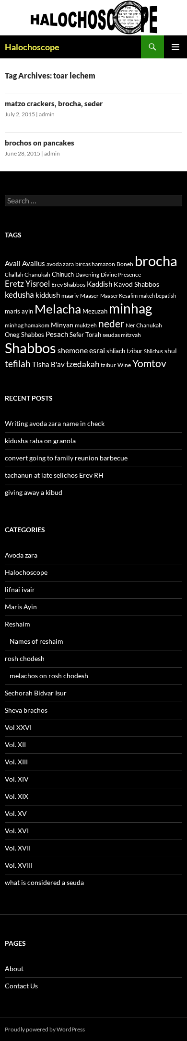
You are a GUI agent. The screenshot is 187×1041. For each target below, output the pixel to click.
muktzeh (86, 325)
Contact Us (21, 986)
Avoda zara (21, 555)
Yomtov (149, 363)
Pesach (57, 334)
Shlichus (153, 351)
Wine (124, 365)
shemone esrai (81, 350)
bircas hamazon (95, 264)
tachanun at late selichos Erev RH (54, 475)
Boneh (125, 264)
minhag (130, 308)
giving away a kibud (33, 492)
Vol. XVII (18, 848)
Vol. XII (15, 744)
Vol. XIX (16, 796)
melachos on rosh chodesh (49, 676)
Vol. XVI (17, 831)
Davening (87, 274)
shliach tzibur (124, 351)
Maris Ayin (21, 607)
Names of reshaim (36, 641)
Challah (14, 274)
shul (170, 351)
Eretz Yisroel (27, 284)
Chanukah (37, 274)
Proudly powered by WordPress (45, 1029)
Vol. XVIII (19, 865)
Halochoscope (32, 47)
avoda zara (60, 264)
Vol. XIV (17, 779)
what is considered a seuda (44, 882)
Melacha (58, 308)
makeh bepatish (157, 295)
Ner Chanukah (144, 325)
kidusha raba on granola (40, 441)
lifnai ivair (20, 589)
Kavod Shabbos (136, 284)
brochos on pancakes (39, 142)
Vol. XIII (16, 762)
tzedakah (82, 364)
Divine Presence (121, 274)
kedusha (19, 295)
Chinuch (63, 274)
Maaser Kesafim (119, 295)
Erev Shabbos (68, 284)
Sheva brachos (26, 710)
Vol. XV (16, 813)
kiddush (47, 295)
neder (111, 323)
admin (47, 114)
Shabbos (30, 347)
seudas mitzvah (122, 335)
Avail (13, 263)
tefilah (18, 363)
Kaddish (99, 284)
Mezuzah (94, 311)
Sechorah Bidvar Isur (36, 693)
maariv (70, 295)
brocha (156, 261)
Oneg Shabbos (24, 334)
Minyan (62, 325)
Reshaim (17, 624)
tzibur (108, 365)
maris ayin (19, 311)
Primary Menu (175, 46)
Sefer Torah (85, 334)
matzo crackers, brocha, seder (54, 103)
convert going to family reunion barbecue (66, 458)
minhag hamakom (27, 325)
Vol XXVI (18, 727)
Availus (33, 263)
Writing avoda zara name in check (55, 423)
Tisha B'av (48, 364)
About (14, 968)
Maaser (89, 295)
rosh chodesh (25, 658)
